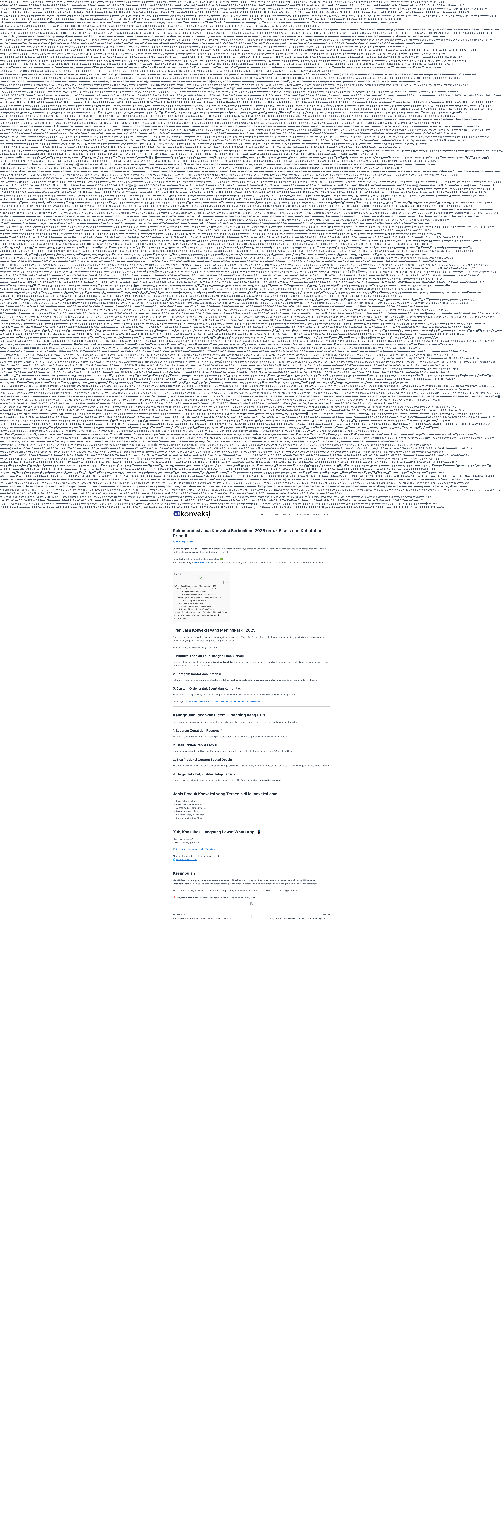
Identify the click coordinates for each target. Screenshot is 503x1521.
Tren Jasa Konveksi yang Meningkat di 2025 (196, 586)
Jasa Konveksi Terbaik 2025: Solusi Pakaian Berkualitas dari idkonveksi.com (223, 701)
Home (264, 514)
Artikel (274, 514)
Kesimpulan (181, 618)
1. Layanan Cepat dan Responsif (193, 600)
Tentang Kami (302, 514)
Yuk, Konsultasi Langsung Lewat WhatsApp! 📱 (197, 615)
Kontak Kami (319, 514)
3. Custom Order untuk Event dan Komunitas (198, 595)
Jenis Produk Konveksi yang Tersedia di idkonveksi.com (201, 612)
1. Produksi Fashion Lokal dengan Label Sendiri (198, 589)
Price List (286, 514)
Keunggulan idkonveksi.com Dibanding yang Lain (198, 598)
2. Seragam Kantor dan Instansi (193, 592)
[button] (326, 514)
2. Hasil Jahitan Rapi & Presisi (192, 603)
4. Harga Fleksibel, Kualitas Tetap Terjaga (197, 609)
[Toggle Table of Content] (224, 582)
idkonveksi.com (202, 562)
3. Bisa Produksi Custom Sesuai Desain (196, 606)
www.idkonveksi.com (186, 859)
